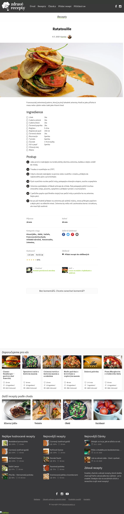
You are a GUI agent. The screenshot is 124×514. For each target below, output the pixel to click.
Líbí (30, 254)
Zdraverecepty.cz (68, 504)
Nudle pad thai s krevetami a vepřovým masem (72, 373)
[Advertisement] (62, 327)
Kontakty (87, 499)
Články (52, 6)
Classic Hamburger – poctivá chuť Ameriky (8, 375)
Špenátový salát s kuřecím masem (31, 372)
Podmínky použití (75, 499)
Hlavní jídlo (31, 234)
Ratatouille (47, 239)
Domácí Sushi (55, 458)
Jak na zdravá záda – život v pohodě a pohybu (106, 458)
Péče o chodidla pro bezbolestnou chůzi (106, 450)
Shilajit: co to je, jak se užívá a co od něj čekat (106, 441)
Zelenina (30, 242)
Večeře (47, 234)
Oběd (40, 234)
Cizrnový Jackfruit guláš (19, 450)
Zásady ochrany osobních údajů (54, 499)
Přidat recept (64, 6)
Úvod (32, 6)
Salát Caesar (14, 466)
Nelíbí (39, 254)
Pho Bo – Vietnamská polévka (21, 475)
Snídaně (100, 423)
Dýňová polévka (91, 371)
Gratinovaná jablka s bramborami (64, 475)
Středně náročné (33, 239)
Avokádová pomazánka (18, 441)
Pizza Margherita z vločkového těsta (113, 372)
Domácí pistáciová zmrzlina (44, 269)
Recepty (42, 6)
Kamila (63, 36)
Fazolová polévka (57, 466)
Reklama (37, 499)
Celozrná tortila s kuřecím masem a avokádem (51, 373)
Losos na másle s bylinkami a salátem (80, 270)
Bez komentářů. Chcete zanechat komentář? (62, 290)
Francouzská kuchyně (35, 237)
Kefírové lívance (15, 458)
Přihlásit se (79, 6)
